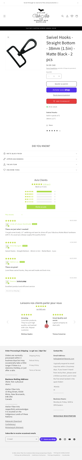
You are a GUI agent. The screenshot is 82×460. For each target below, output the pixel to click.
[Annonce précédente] (4, 3)
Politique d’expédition (54, 455)
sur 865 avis (41, 309)
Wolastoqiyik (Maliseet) (14, 427)
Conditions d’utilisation (39, 455)
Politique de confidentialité (22, 455)
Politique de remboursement (62, 453)
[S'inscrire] (36, 439)
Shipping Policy (34, 356)
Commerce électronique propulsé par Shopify (39, 453)
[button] (4, 16)
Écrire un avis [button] (41, 207)
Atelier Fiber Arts (21, 453)
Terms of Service (35, 370)
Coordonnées (66, 455)
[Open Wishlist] (72, 16)
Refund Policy (34, 360)
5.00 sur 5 (46, 184)
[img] (10, 221)
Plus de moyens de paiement (61, 95)
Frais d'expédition (51, 68)
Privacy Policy (34, 365)
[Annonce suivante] (77, 3)
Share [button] (51, 125)
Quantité (49, 72)
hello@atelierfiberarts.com (63, 359)
